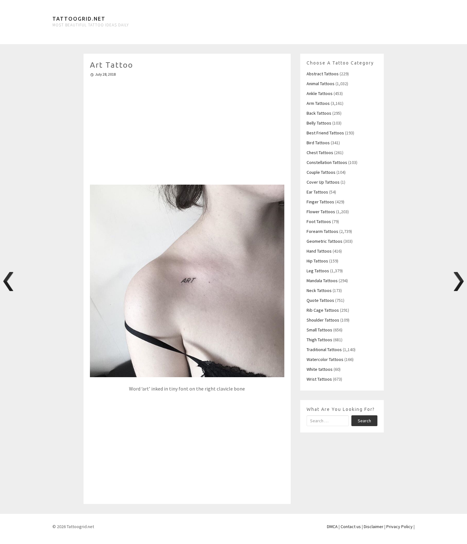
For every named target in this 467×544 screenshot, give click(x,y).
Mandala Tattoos (322, 280)
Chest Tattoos (320, 152)
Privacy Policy (399, 526)
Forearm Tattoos (322, 231)
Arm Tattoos (318, 103)
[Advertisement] (187, 128)
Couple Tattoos (321, 172)
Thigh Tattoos (319, 340)
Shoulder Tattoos (323, 320)
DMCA (332, 526)
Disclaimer (373, 526)
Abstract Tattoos (323, 74)
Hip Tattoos (317, 261)
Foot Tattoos (319, 221)
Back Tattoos (319, 113)
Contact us (351, 526)
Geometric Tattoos (324, 241)
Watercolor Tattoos (325, 359)
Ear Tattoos (317, 192)
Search (364, 421)
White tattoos (320, 369)
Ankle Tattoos (320, 93)
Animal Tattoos (321, 83)
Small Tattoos (319, 330)
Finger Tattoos (320, 202)
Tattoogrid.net (78, 19)
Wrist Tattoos (319, 379)
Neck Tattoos (319, 290)
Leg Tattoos (318, 271)
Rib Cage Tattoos (323, 310)
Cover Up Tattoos (323, 182)
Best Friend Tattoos (325, 133)
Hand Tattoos (319, 251)
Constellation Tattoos (327, 162)
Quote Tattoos (320, 300)
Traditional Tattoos (324, 349)
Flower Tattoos (321, 211)
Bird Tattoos (318, 143)
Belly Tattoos (319, 123)
